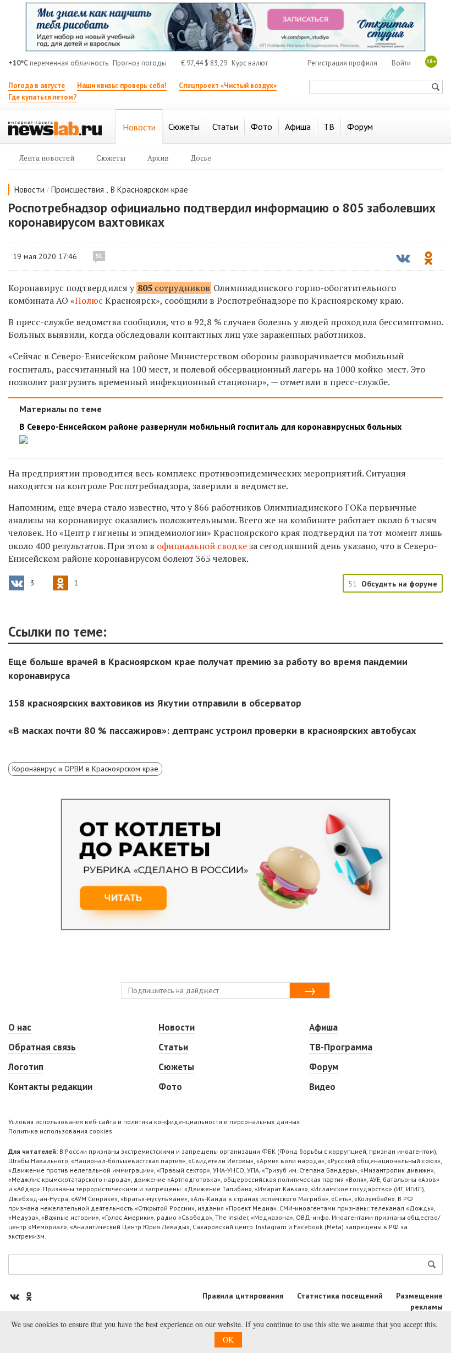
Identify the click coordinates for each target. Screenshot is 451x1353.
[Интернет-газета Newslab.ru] (55, 127)
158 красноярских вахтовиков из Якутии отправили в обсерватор (154, 703)
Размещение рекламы (419, 1301)
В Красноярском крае (149, 189)
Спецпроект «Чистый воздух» (228, 85)
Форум (323, 1067)
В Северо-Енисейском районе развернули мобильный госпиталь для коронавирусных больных (210, 426)
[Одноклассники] (29, 1296)
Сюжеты (176, 1067)
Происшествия (77, 189)
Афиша (323, 1027)
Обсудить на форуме (399, 584)
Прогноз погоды (140, 63)
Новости (29, 189)
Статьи (173, 1047)
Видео (322, 1087)
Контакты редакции (50, 1087)
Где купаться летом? (42, 97)
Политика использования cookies (60, 1131)
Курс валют (250, 63)
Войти (401, 63)
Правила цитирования (243, 1296)
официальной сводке (202, 546)
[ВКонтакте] (15, 1296)
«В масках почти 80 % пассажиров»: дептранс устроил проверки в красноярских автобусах (212, 730)
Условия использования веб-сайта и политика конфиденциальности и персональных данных (154, 1122)
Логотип (25, 1067)
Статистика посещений (340, 1296)
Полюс (90, 300)
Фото (170, 1087)
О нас (19, 1027)
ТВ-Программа (340, 1047)
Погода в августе (36, 85)
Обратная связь (42, 1047)
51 (99, 256)
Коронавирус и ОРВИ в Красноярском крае (85, 769)
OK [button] (228, 1339)
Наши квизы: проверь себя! (122, 85)
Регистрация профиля (342, 63)
